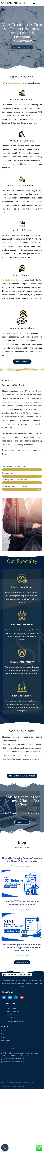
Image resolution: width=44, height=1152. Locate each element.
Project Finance (22, 275)
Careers (3, 1037)
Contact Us (4, 1044)
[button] (34, 3)
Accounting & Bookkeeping (15, 1021)
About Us (4, 1031)
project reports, (8, 402)
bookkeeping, (17, 333)
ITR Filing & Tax (22, 105)
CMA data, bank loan (24, 402)
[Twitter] (10, 997)
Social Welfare (22, 731)
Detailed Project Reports (12, 280)
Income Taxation (11, 1018)
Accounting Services (22, 328)
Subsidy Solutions (22, 230)
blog (29, 866)
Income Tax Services (22, 99)
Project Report (10, 1015)
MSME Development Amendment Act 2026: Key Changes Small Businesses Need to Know (22, 947)
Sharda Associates (14, 83)
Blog (22, 842)
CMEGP (5, 243)
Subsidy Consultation (13, 1011)
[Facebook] (4, 997)
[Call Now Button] (5, 1147)
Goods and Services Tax (22, 185)
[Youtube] (22, 997)
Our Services (22, 77)
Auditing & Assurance (22, 140)
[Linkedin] (16, 997)
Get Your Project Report (22, 813)
